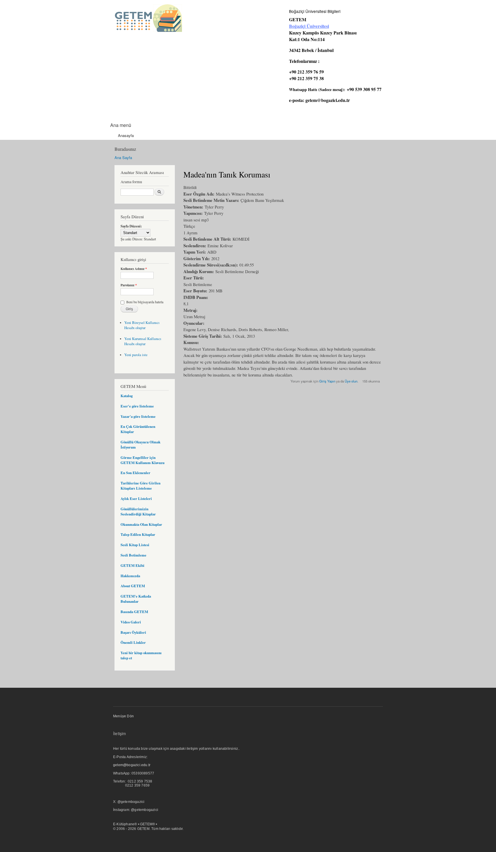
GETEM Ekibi (132, 565)
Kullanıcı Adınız (134, 268)
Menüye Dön (123, 716)
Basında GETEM (134, 611)
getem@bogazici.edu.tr (327, 100)
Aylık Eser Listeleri (136, 498)
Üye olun (351, 381)
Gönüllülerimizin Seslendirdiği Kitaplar (138, 511)
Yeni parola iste (136, 354)
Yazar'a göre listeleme (138, 416)
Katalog (127, 395)
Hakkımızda (130, 575)
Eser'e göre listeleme (137, 406)
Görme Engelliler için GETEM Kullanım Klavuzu (142, 460)
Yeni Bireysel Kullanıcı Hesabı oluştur (142, 325)
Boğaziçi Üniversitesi (309, 26)
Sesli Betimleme (133, 555)
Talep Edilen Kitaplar (138, 534)
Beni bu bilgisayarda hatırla (144, 302)
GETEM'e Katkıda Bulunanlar (136, 599)
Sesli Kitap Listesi (135, 544)
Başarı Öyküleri (133, 632)
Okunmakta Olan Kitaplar (141, 524)
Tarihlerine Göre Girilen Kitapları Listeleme (140, 485)
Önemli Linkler (133, 642)
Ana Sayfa (123, 157)
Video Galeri (131, 622)
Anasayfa (126, 135)
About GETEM (133, 585)
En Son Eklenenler (135, 472)
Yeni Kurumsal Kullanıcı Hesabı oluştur (142, 341)
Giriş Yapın (327, 381)
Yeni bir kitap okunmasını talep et (141, 655)
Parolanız (129, 285)
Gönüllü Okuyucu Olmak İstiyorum (140, 444)
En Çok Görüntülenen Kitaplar (138, 429)
